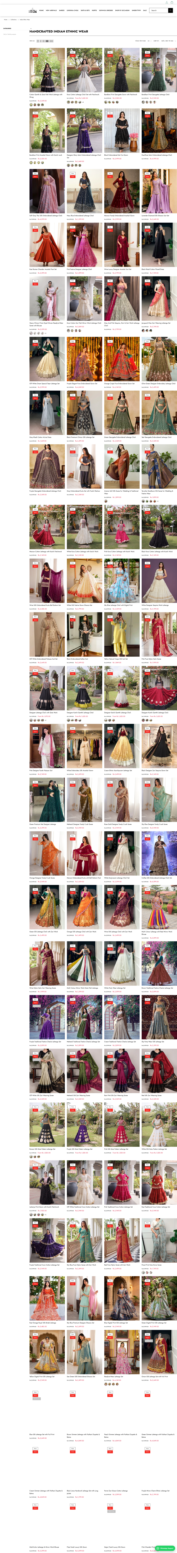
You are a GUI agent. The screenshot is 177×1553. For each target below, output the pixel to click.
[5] (51, 41)
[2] (41, 41)
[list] (38, 41)
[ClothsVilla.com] (32, 10)
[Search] (170, 10)
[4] (47, 41)
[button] (172, 2)
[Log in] (166, 2)
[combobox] (161, 10)
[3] (43, 41)
